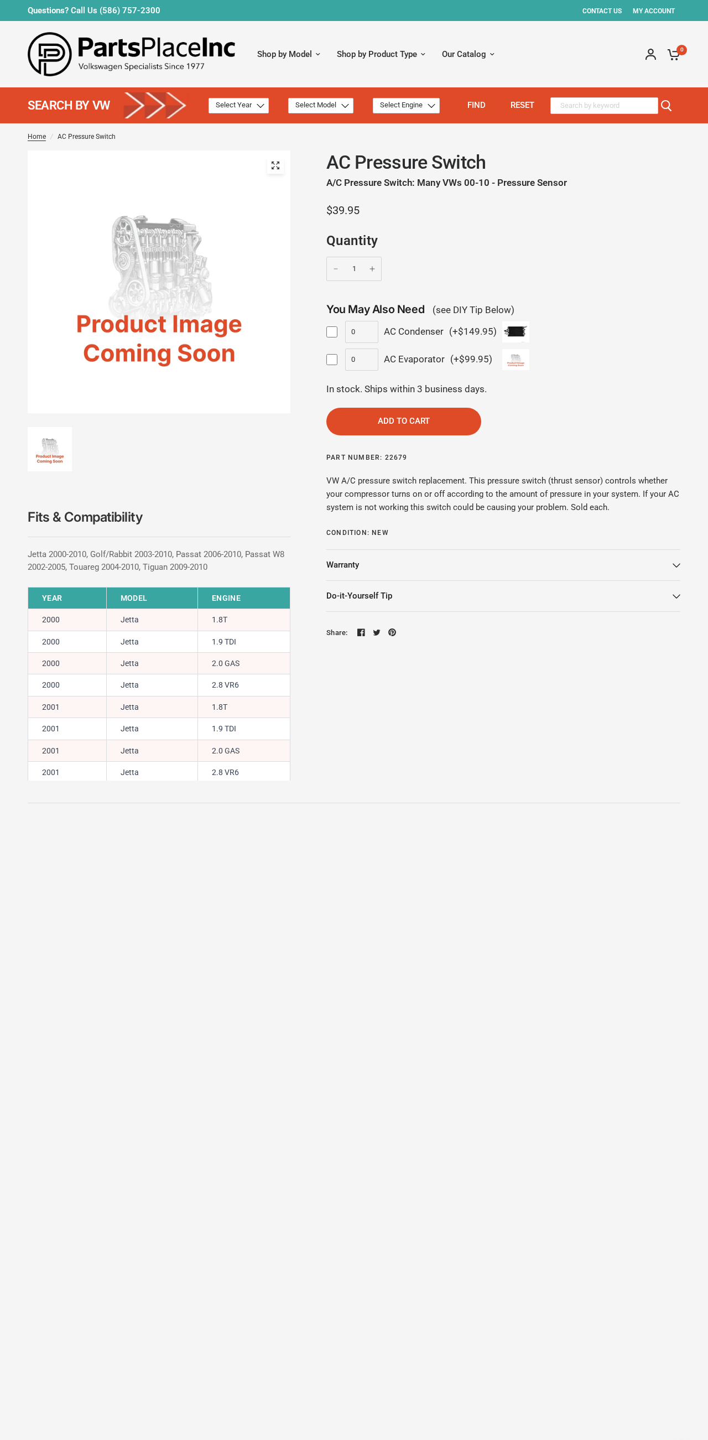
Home (37, 137)
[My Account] (651, 54)
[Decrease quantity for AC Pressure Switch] (336, 268)
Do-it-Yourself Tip (359, 596)
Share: (337, 632)
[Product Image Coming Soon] (275, 165)
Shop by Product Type (377, 54)
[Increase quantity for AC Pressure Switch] (372, 268)
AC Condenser (414, 331)
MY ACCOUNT (654, 11)
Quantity (352, 240)
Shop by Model (284, 54)
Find (476, 105)
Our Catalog (464, 54)
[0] (671, 54)
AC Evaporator (414, 359)
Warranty (342, 565)
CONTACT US (602, 11)
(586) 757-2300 (130, 10)
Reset (522, 105)
